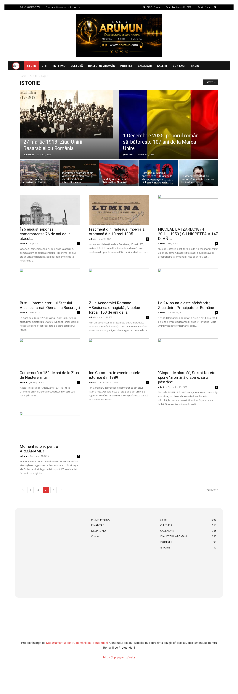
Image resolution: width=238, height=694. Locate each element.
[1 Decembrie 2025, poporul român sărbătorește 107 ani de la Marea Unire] (168, 133)
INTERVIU (59, 66)
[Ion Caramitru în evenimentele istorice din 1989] (119, 353)
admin (23, 243)
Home (23, 76)
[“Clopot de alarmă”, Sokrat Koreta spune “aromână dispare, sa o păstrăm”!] (188, 353)
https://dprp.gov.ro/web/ (119, 657)
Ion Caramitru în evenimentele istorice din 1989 (114, 375)
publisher (28, 154)
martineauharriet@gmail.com (67, 7)
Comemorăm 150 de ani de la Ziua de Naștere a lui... (49, 375)
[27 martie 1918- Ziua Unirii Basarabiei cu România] (69, 114)
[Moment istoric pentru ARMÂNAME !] (50, 427)
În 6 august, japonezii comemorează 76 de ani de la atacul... (45, 234)
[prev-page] (23, 490)
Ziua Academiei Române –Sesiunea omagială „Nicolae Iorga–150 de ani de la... (114, 308)
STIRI (45, 66)
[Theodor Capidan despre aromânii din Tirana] (39, 174)
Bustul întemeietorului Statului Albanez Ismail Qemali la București (50, 305)
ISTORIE (31, 66)
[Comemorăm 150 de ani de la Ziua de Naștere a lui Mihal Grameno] (50, 353)
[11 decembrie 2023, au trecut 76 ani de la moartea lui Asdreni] (198, 174)
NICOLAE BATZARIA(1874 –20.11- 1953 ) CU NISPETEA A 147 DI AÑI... (188, 234)
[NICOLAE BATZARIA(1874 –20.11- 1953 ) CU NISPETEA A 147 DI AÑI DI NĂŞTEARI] (188, 210)
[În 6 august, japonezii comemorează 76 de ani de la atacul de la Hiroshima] (50, 210)
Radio (195, 66)
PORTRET (126, 66)
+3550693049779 (32, 7)
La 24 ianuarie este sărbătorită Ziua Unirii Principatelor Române (186, 305)
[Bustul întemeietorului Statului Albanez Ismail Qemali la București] (50, 283)
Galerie (162, 66)
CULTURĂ (77, 66)
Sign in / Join (204, 7)
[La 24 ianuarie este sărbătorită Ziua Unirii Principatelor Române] (188, 283)
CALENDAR (145, 66)
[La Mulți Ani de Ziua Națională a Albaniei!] (119, 174)
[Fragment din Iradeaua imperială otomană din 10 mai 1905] (119, 210)
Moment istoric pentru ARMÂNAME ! (39, 448)
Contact (179, 66)
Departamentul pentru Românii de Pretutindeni (77, 642)
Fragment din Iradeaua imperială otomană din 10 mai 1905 (116, 231)
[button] (215, 7)
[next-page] (61, 490)
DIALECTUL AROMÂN (101, 66)
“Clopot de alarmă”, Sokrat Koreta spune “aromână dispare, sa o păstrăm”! (186, 377)
